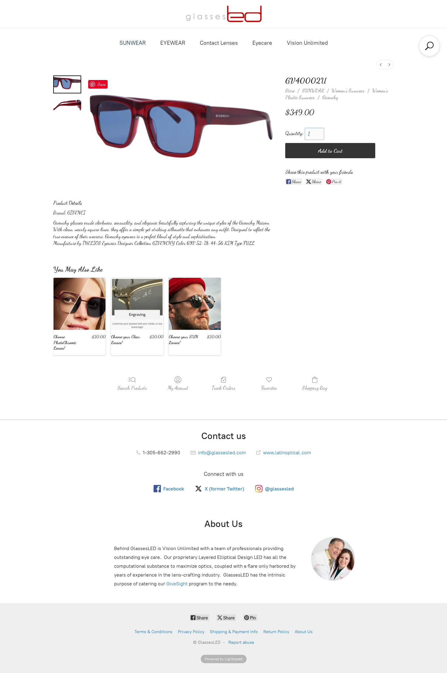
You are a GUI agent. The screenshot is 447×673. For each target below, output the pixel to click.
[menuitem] (380, 64)
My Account (178, 388)
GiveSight (177, 584)
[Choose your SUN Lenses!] (195, 304)
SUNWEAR (133, 43)
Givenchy (330, 97)
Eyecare (262, 43)
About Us (304, 631)
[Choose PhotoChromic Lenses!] (80, 304)
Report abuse (241, 642)
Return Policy (276, 631)
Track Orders (223, 388)
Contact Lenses (219, 43)
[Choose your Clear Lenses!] (137, 304)
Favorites (269, 388)
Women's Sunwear (348, 90)
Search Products (132, 388)
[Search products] (429, 45)
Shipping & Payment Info (234, 631)
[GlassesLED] (223, 14)
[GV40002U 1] (67, 105)
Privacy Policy (191, 631)
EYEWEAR (172, 43)
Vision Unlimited (307, 43)
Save (101, 84)
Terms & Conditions (153, 631)
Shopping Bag (314, 388)
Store (290, 90)
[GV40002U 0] (67, 84)
